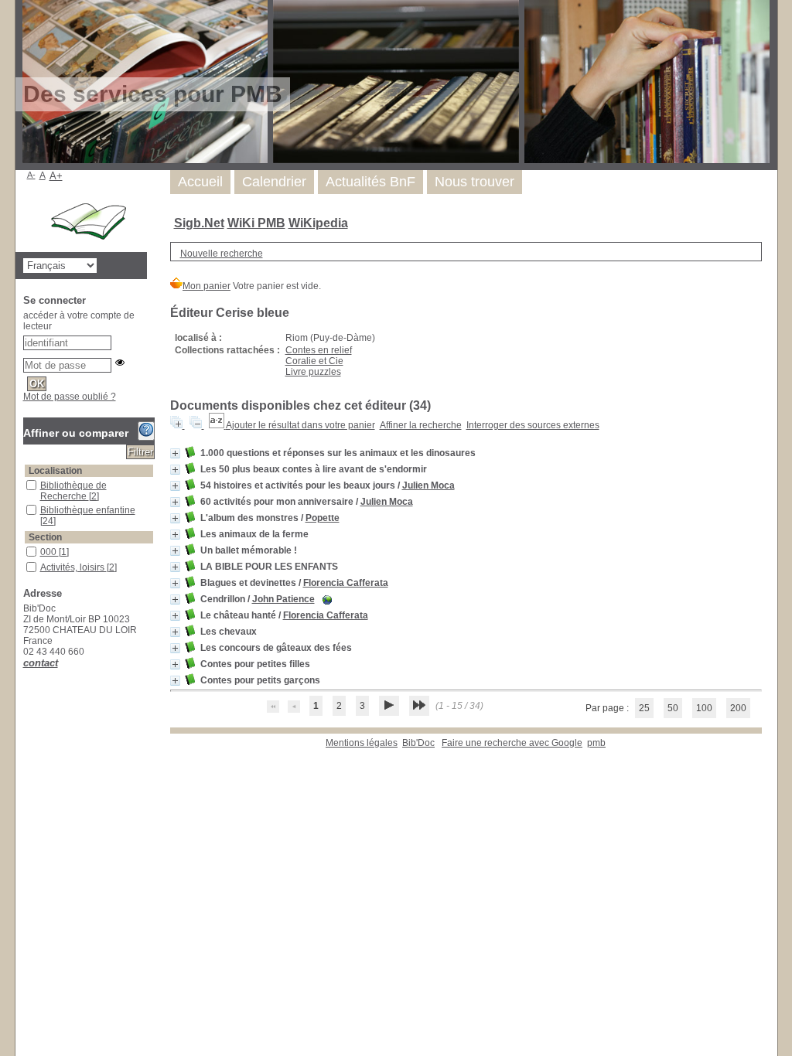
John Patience (283, 599)
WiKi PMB (256, 223)
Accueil (200, 181)
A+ (56, 176)
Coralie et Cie (314, 361)
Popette (323, 518)
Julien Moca (428, 485)
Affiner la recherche (421, 425)
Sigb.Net (199, 223)
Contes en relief (318, 350)
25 (644, 708)
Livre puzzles (313, 371)
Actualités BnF (370, 181)
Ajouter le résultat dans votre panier (300, 425)
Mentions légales (362, 742)
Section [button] (45, 537)
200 (738, 708)
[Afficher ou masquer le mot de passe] (120, 362)
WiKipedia (318, 223)
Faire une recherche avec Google (512, 742)
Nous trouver (474, 181)
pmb (596, 742)
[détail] (175, 453)
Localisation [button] (55, 470)
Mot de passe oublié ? (69, 396)
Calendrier (274, 181)
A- (31, 174)
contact (40, 663)
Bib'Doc (418, 742)
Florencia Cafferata (345, 582)
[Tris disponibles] (217, 425)
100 (704, 708)
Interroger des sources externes (532, 425)
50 (672, 708)
